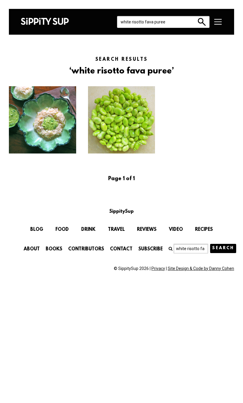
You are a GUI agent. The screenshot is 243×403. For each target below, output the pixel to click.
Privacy (158, 268)
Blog (36, 229)
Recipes (204, 229)
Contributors (86, 249)
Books (54, 249)
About (32, 249)
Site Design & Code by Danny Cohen (201, 268)
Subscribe (150, 249)
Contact (121, 249)
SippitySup (45, 21)
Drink (88, 229)
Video (176, 229)
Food (62, 229)
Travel (116, 229)
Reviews (146, 229)
